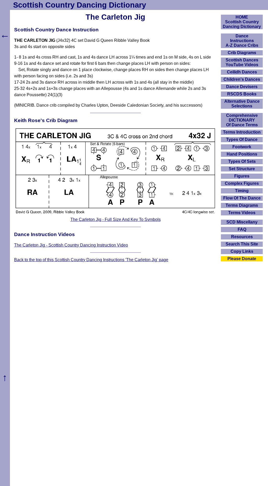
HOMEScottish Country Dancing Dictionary (242, 22)
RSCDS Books (241, 94)
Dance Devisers (242, 86)
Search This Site (242, 244)
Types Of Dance (242, 139)
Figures (241, 176)
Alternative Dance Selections (242, 103)
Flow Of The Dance (242, 198)
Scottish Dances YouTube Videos (242, 62)
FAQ (242, 229)
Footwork (241, 147)
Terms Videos (241, 212)
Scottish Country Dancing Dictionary (79, 5)
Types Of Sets (242, 161)
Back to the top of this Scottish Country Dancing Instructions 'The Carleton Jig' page (91, 260)
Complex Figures (242, 183)
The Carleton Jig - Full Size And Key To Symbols (115, 219)
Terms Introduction (242, 132)
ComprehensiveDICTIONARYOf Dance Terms (242, 120)
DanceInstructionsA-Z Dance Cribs (242, 41)
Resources (242, 237)
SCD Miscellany (242, 222)
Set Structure (242, 169)
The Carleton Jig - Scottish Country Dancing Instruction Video (71, 245)
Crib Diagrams (242, 52)
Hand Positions (242, 154)
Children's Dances (242, 79)
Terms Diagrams (242, 205)
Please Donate (241, 258)
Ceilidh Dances (242, 72)
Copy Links (242, 251)
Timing (242, 190)
